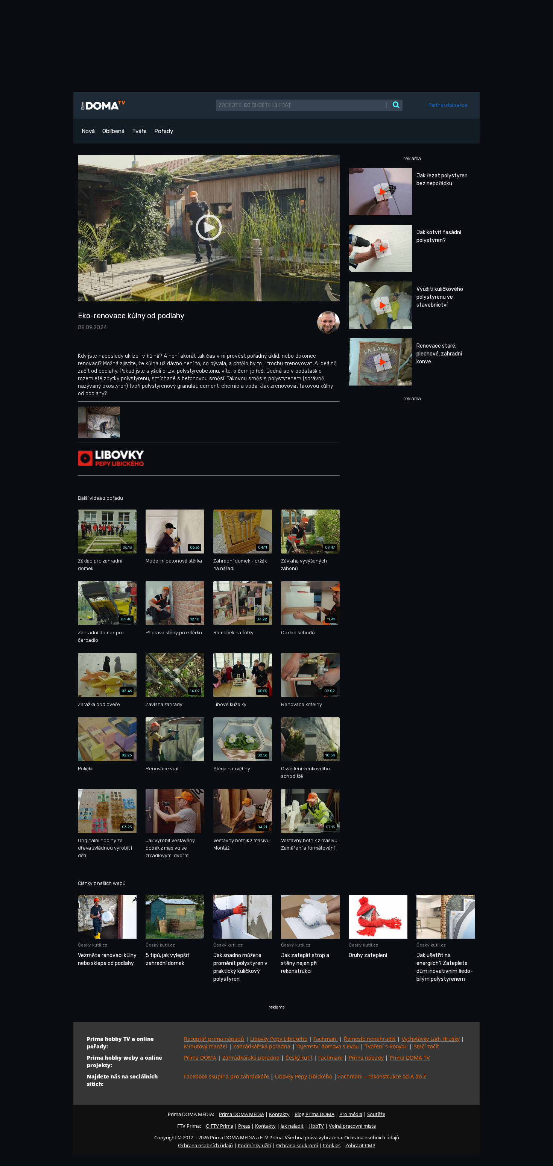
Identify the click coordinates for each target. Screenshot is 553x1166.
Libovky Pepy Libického (278, 1038)
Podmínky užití (254, 1145)
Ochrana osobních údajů (205, 1145)
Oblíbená (113, 131)
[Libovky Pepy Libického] (111, 458)
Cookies (331, 1145)
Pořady (163, 131)
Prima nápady (366, 1057)
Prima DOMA (200, 1057)
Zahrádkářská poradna (261, 1046)
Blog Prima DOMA (314, 1114)
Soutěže (376, 1114)
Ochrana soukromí (297, 1145)
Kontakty (279, 1114)
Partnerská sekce (448, 105)
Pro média (350, 1114)
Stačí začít (426, 1046)
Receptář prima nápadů (214, 1038)
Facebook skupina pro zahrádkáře (226, 1076)
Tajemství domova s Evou (327, 1046)
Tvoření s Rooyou (386, 1046)
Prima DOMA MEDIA (241, 1114)
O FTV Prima (219, 1125)
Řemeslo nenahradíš (370, 1038)
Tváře (139, 131)
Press (244, 1125)
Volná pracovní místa (352, 1125)
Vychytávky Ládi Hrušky (431, 1038)
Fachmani (325, 1038)
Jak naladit (292, 1125)
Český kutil (299, 1057)
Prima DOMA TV (410, 1057)
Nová (88, 131)
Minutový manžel (205, 1046)
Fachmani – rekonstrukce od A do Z (382, 1076)
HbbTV (316, 1125)
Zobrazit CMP (360, 1145)
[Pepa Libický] (326, 322)
